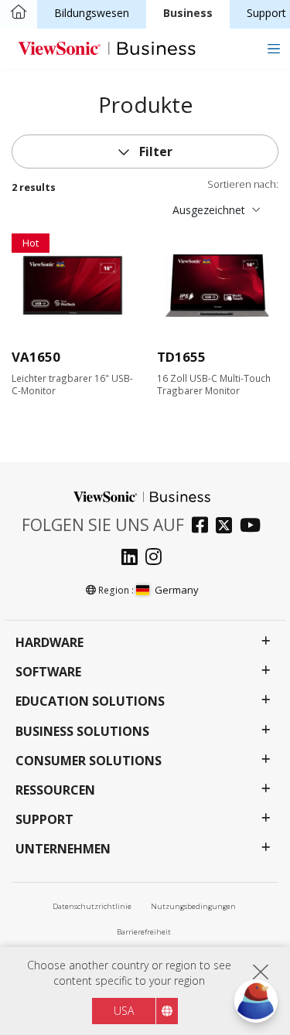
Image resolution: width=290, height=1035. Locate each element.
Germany (177, 590)
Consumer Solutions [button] (88, 761)
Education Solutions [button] (90, 701)
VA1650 (36, 357)
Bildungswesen (91, 12)
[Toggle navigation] (273, 48)
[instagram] (157, 558)
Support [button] (44, 819)
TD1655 (181, 357)
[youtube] (254, 527)
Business (188, 12)
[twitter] (228, 527)
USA (124, 1010)
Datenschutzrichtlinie (92, 906)
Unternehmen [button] (63, 849)
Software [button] (48, 672)
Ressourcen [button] (55, 790)
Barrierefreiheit (144, 932)
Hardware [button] (49, 642)
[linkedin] (133, 558)
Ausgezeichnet (208, 210)
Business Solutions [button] (82, 731)
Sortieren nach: (242, 184)
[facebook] (204, 527)
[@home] (18, 13)
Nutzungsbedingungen (193, 906)
